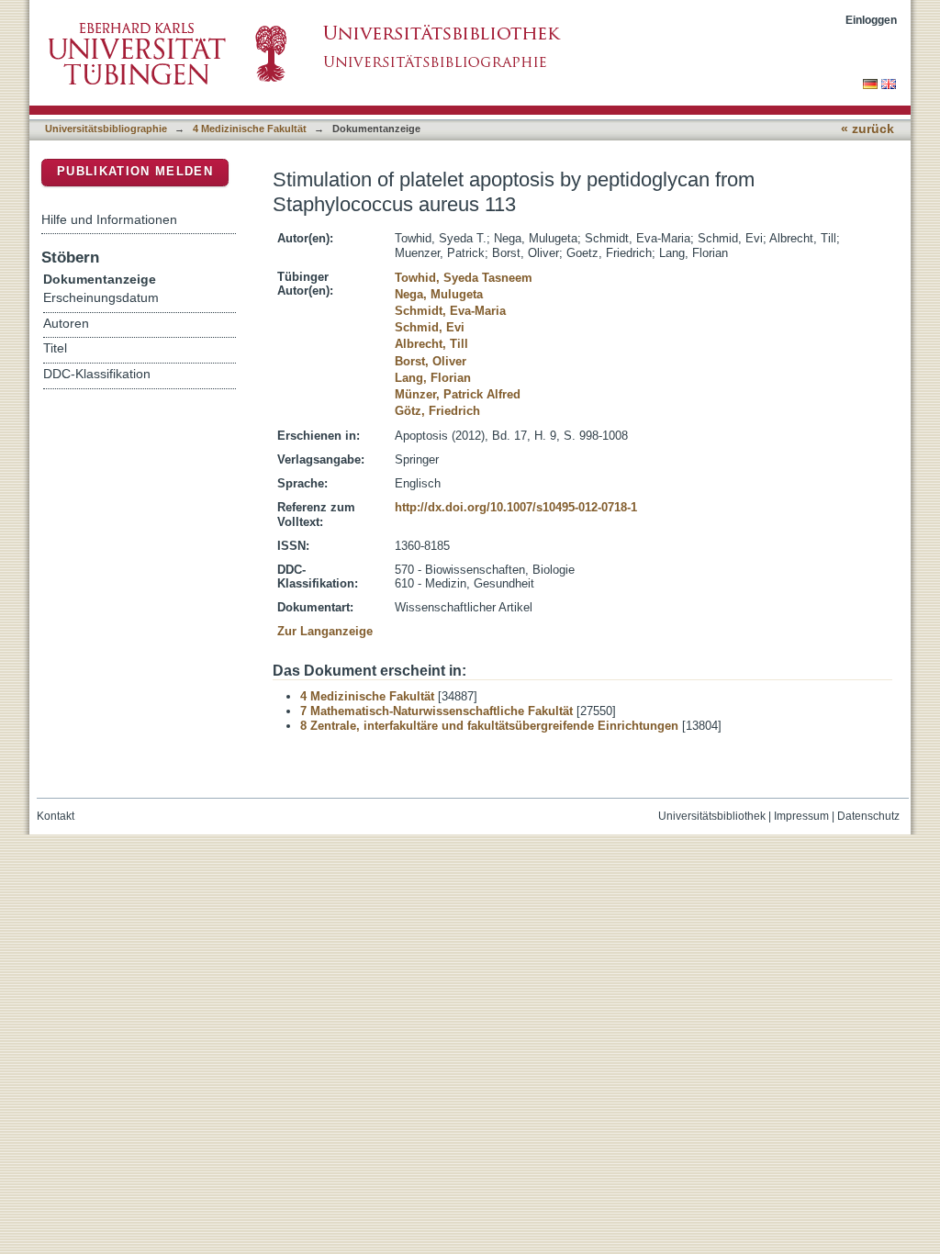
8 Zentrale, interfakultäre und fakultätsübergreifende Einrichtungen (489, 726)
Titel (55, 348)
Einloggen (871, 20)
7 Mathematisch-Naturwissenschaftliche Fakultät (436, 711)
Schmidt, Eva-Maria (450, 311)
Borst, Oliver (430, 361)
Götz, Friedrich (437, 411)
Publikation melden (135, 171)
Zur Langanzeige (325, 631)
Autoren (66, 323)
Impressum (801, 816)
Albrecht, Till (431, 344)
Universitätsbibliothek (712, 816)
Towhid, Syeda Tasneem (463, 278)
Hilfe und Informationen (109, 219)
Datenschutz (868, 816)
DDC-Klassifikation (97, 374)
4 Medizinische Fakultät (250, 128)
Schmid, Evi (429, 327)
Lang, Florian (433, 378)
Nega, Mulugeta (439, 294)
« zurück (867, 129)
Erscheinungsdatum (101, 298)
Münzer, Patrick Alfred (457, 394)
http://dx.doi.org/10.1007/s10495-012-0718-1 (516, 507)
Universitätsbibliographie (106, 128)
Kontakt (55, 816)
